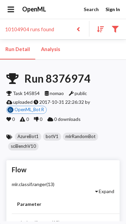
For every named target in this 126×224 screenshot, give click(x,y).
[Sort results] (98, 29)
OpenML (34, 9)
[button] (28, 137)
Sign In (113, 9)
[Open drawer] (11, 9)
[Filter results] (115, 29)
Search (91, 9)
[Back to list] (78, 29)
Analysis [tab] (50, 49)
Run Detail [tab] (17, 49)
